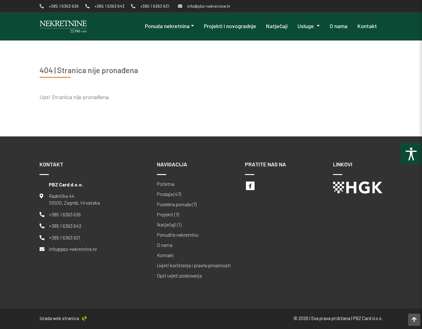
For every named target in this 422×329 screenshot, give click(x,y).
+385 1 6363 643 (65, 226)
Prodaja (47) (169, 194)
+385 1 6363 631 (64, 237)
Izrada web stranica (59, 318)
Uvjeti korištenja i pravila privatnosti (194, 265)
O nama (339, 26)
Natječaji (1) (169, 224)
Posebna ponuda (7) (176, 204)
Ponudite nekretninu (177, 235)
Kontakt (367, 26)
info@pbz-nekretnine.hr (73, 249)
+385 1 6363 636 (65, 214)
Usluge (306, 26)
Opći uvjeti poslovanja (179, 275)
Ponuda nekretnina (167, 26)
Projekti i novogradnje (230, 26)
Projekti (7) (168, 214)
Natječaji (277, 26)
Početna (165, 184)
